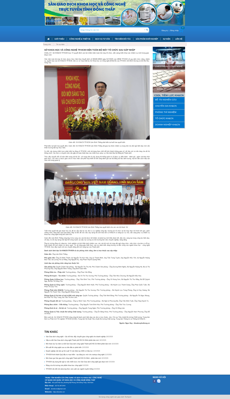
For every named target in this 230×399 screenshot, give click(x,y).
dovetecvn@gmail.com (58, 389)
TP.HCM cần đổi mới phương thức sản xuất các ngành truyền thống (69, 369)
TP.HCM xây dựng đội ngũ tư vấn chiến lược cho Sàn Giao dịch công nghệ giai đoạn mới (77, 362)
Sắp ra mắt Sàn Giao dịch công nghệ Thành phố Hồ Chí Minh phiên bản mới (72, 340)
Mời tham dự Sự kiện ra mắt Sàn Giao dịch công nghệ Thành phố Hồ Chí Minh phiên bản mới (78, 344)
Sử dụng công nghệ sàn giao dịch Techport (115, 397)
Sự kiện (166, 39)
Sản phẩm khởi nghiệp (147, 39)
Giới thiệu (59, 39)
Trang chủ (47, 44)
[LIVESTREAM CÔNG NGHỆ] (169, 48)
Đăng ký (165, 30)
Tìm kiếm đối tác (123, 39)
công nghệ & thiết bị (79, 39)
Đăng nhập (174, 30)
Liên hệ (178, 39)
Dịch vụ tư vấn (102, 39)
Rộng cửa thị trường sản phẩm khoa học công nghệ (64, 365)
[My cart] (181, 30)
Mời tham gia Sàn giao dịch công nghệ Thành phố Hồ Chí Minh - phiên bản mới (73, 358)
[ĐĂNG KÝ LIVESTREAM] (169, 71)
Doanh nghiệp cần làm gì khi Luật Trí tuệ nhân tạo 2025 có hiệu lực (69, 351)
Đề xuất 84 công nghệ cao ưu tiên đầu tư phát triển (63, 347)
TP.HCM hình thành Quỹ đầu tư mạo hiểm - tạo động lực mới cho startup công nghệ (75, 354)
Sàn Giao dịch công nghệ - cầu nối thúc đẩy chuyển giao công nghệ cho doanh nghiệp (76, 336)
